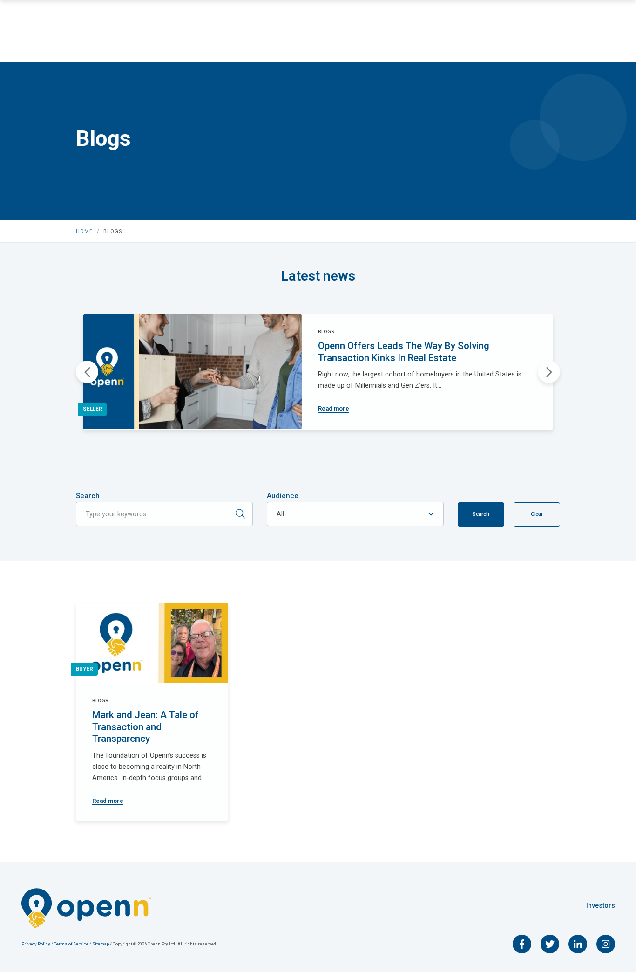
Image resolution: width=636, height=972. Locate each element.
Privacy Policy (36, 943)
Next (549, 372)
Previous (87, 372)
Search (88, 496)
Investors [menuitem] (600, 906)
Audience (282, 496)
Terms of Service (71, 943)
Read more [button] (333, 408)
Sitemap (101, 943)
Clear (537, 514)
